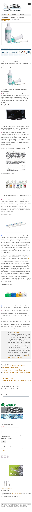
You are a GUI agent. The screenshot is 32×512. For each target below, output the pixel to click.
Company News (5, 20)
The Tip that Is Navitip (7, 378)
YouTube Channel (24, 448)
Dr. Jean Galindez (6, 19)
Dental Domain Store (16, 493)
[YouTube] (8, 457)
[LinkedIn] (5, 457)
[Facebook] (2, 457)
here (4, 450)
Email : (2, 430)
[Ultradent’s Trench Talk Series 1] (16, 34)
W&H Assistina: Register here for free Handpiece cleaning (16, 380)
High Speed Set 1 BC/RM (6, 488)
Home (9, 14)
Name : (2, 426)
